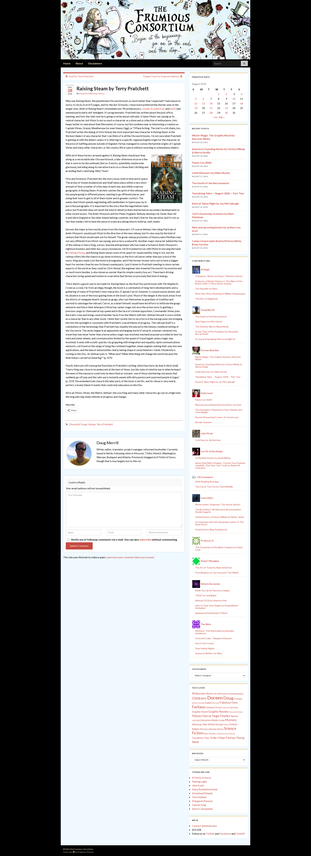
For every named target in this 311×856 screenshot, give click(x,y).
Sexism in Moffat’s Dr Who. (208, 653)
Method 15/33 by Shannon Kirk (211, 600)
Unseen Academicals (153, 108)
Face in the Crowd (204, 643)
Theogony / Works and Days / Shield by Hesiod (218, 276)
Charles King (199, 804)
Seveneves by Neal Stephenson (211, 529)
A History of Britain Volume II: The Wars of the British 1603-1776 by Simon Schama (218, 282)
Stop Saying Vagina (204, 648)
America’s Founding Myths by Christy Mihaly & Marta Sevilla (218, 365)
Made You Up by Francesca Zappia (212, 590)
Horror (207, 716)
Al (193, 693)
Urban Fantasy (227, 737)
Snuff (173, 108)
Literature (205, 720)
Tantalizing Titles (200, 737)
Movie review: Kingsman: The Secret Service (217, 504)
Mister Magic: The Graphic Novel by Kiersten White (218, 358)
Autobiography (236, 693)
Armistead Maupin (202, 793)
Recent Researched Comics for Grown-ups (217, 417)
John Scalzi (198, 785)
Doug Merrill (84, 93)
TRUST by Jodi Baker (206, 595)
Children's (199, 698)
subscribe (145, 539)
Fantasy (101, 93)
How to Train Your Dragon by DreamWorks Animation (216, 606)
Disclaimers (95, 63)
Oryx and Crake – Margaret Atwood (213, 638)
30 (226, 112)
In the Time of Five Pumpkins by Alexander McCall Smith (216, 332)
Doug (94, 93)
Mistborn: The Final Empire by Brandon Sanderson (214, 632)
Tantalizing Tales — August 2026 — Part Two (218, 193)
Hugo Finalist (221, 716)
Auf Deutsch (223, 694)
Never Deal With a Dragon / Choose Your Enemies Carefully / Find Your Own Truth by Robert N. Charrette (220, 465)
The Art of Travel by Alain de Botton (213, 567)
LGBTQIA (196, 720)
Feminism (210, 707)
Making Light (199, 781)
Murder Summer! (203, 422)
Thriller (213, 737)
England (209, 702)
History (197, 716)
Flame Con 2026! (202, 162)
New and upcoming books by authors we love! (218, 404)
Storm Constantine (202, 808)
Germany (234, 707)
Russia (213, 729)
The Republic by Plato (206, 288)
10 (233, 98)
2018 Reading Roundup (207, 481)
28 (211, 112)
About (79, 63)
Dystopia (238, 698)
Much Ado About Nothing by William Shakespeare (220, 293)
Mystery (231, 720)
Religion (196, 729)
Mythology (197, 724)
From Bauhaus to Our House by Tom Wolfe (216, 572)
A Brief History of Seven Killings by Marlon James (219, 517)
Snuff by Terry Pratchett (81, 76)
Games (225, 707)
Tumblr (240, 833)
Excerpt (216, 703)
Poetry (226, 724)
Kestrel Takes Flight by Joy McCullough (215, 203)
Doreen (215, 697)
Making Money (76, 252)
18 (241, 103)
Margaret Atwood (202, 800)
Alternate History (204, 693)
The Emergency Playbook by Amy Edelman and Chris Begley (218, 411)
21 (211, 107)
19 (195, 107)
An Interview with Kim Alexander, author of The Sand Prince (219, 523)
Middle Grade (218, 720)
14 (211, 103)
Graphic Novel (200, 711)
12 (195, 103)
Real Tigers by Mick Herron (208, 321)
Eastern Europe (198, 703)
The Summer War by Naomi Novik (212, 326)
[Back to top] (304, 849)
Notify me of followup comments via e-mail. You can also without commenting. (124, 539)
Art (215, 694)
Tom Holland (199, 797)
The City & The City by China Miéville (214, 486)
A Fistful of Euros (201, 777)
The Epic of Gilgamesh (206, 298)
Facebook (225, 833)
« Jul (215, 117)
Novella (219, 724)
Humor (234, 716)
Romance (204, 729)
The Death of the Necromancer (210, 183)
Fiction (218, 707)
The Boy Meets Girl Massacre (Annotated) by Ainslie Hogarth (218, 510)
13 (203, 103)
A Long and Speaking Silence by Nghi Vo (215, 339)
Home (66, 63)
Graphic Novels (218, 711)
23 (226, 107)
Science (220, 729)
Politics (233, 724)
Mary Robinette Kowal (204, 789)
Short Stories (209, 733)
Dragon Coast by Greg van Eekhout (161, 76)
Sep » (222, 117)
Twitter (210, 833)
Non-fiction (208, 724)
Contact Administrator (204, 825)
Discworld (74, 424)
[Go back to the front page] (155, 29)
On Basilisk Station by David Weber (213, 458)
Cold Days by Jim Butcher (208, 440)
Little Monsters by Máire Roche (211, 172)
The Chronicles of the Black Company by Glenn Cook (219, 548)
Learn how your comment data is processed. (130, 557)
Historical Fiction (235, 712)
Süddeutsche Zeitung (225, 734)
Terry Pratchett (105, 424)
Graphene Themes (85, 852)
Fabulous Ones (229, 702)
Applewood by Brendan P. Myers (211, 613)
